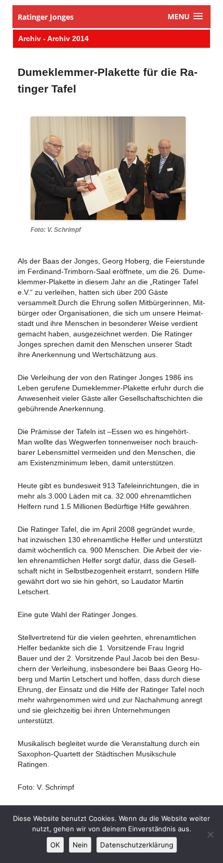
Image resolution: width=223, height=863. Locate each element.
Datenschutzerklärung (136, 845)
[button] (185, 16)
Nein (80, 845)
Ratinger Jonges (46, 17)
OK (55, 845)
